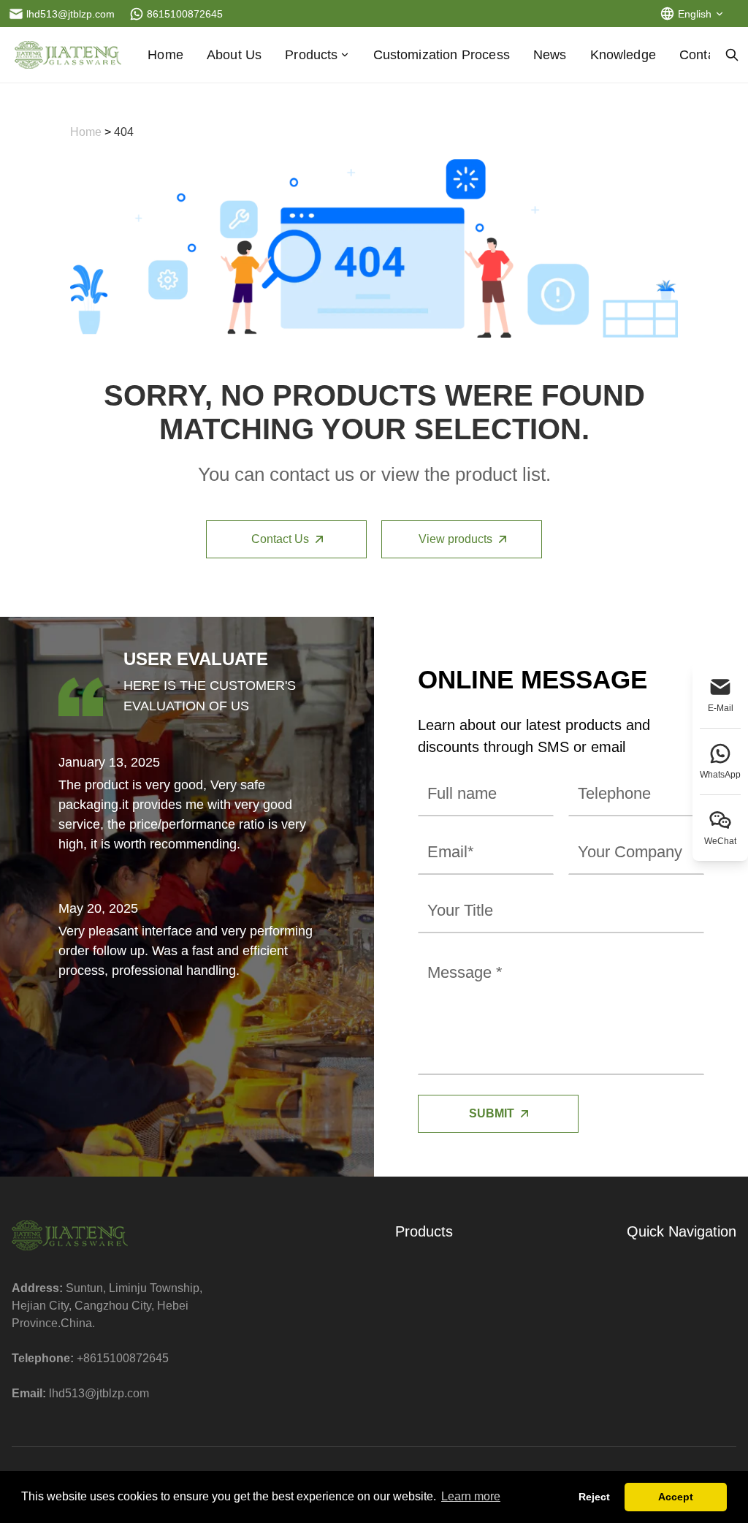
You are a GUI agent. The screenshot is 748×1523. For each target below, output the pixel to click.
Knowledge (623, 55)
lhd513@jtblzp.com (99, 1393)
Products (311, 55)
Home (165, 55)
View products (455, 539)
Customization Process (441, 55)
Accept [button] (675, 1497)
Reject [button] (594, 1497)
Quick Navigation (681, 1231)
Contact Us (280, 539)
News (550, 55)
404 (124, 132)
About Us (234, 55)
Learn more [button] (470, 1496)
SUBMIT (491, 1113)
